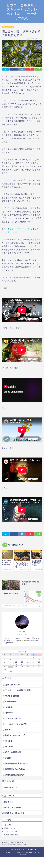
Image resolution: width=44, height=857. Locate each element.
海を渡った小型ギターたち (17, 763)
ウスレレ (9, 707)
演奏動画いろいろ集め (15, 769)
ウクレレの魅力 (12, 696)
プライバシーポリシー (11, 808)
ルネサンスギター (13, 718)
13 (22, 662)
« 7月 (11, 671)
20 (22, 664)
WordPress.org (11, 835)
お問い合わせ (7, 802)
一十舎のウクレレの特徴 (16, 724)
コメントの (11, 832)
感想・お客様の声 (13, 752)
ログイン (8, 825)
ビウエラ (9, 713)
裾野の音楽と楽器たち (15, 775)
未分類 (8, 758)
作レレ (8, 730)
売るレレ (9, 741)
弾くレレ (9, 746)
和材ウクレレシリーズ (15, 735)
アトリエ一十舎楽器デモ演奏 (18, 690)
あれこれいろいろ (8, 27)
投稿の (9, 828)
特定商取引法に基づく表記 (13, 813)
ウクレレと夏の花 (9, 788)
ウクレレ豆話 (11, 701)
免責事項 (31, 849)
